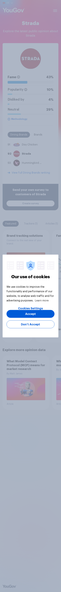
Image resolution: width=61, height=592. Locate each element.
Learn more (42, 300)
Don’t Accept (30, 324)
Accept (30, 313)
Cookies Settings (30, 308)
